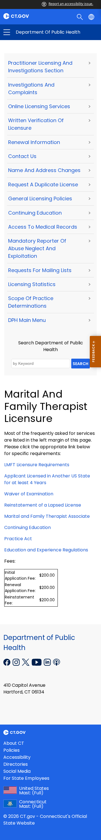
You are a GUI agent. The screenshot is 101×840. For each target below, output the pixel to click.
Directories (15, 764)
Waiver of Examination (28, 494)
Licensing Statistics (32, 284)
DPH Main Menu (27, 320)
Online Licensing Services (39, 106)
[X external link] (26, 662)
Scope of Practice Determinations (30, 302)
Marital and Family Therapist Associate (47, 516)
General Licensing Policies (40, 198)
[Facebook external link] (7, 662)
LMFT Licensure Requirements (36, 464)
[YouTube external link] (37, 662)
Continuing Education (35, 212)
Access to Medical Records (42, 226)
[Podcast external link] (56, 662)
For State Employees (26, 778)
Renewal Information (34, 142)
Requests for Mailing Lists (40, 270)
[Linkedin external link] (48, 662)
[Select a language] (91, 16)
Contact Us (22, 156)
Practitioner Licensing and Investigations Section (40, 66)
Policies (11, 750)
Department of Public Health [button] (28, 32)
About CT (13, 743)
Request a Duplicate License (43, 184)
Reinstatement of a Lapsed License (42, 505)
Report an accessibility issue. (71, 3)
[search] (80, 16)
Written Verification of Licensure (36, 124)
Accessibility (17, 757)
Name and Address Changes (44, 170)
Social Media (17, 771)
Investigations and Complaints (31, 88)
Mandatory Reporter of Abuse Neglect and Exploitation (37, 248)
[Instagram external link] (17, 662)
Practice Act (18, 538)
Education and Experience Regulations (46, 550)
